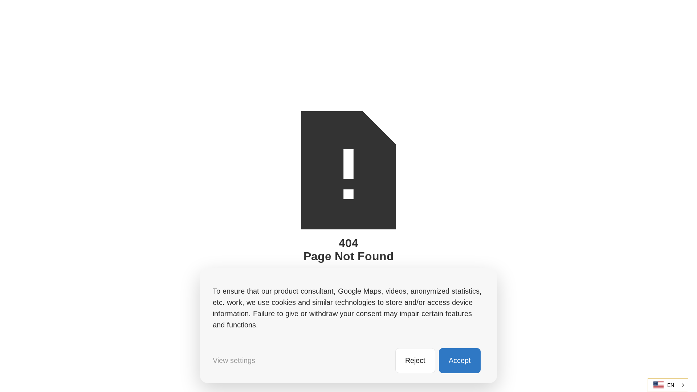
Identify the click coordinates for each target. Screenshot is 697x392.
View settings (234, 360)
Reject (415, 360)
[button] (668, 385)
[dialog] (348, 325)
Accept (460, 360)
